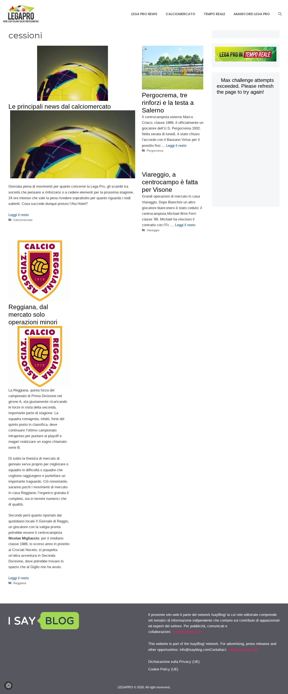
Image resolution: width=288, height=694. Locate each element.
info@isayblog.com (187, 632)
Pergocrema (155, 150)
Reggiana (19, 583)
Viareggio (153, 230)
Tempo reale (214, 14)
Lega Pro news (144, 14)
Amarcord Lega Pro (252, 14)
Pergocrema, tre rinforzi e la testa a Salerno (168, 103)
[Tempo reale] (246, 55)
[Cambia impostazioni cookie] (8, 685)
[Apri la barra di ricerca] (280, 14)
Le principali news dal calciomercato (59, 106)
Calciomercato (180, 14)
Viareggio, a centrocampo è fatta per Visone (170, 182)
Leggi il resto (18, 215)
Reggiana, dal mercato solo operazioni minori (32, 314)
